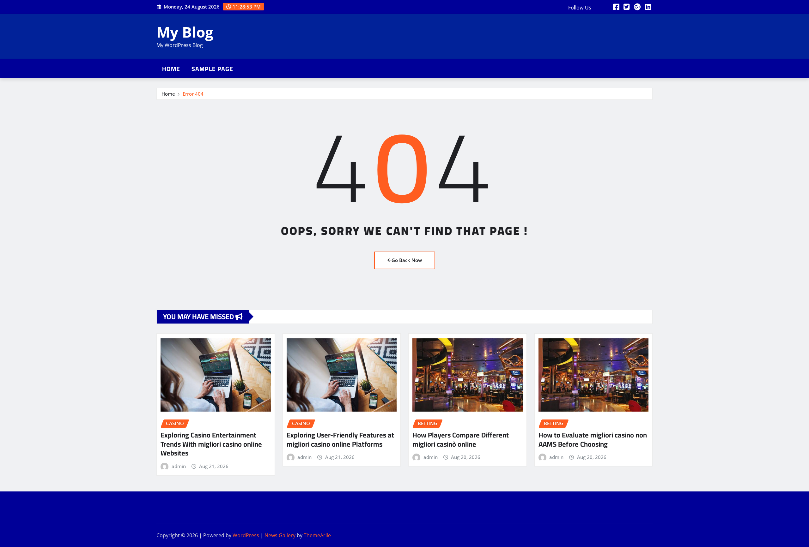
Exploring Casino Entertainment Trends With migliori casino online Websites (211, 444)
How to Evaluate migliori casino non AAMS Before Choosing (592, 439)
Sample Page (212, 68)
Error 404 (193, 94)
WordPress (246, 535)
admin (179, 466)
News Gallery (280, 535)
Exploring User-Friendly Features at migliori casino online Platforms (340, 439)
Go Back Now (407, 260)
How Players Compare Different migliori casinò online (460, 439)
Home (171, 68)
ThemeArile (317, 535)
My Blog (184, 32)
